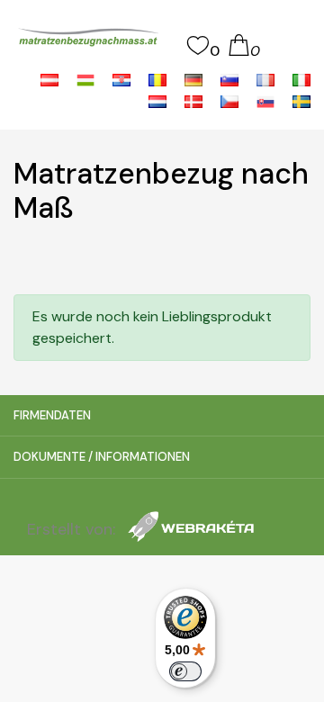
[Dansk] (195, 100)
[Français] (267, 78)
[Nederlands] (159, 100)
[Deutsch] (195, 78)
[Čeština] (231, 100)
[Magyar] (87, 78)
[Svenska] (301, 100)
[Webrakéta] (191, 529)
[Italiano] (301, 78)
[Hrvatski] (123, 78)
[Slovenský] (267, 100)
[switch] (185, 671)
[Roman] (159, 78)
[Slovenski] (231, 78)
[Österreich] (51, 78)
